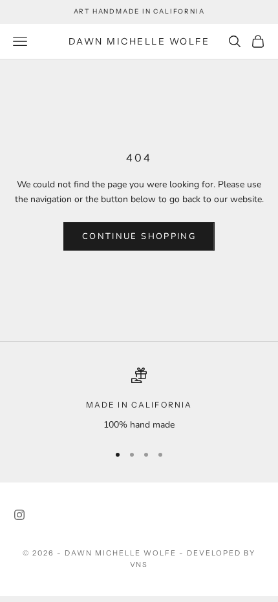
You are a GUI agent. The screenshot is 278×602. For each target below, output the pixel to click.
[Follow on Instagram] (19, 514)
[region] (139, 399)
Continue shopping (139, 236)
